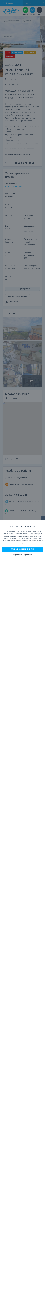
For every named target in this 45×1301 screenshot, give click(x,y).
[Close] (43, 518)
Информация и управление (22, 555)
